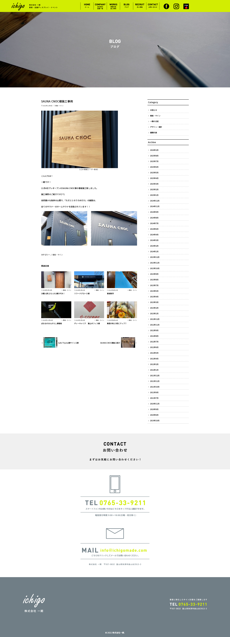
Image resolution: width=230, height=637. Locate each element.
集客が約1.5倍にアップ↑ (117, 323)
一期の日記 (154, 121)
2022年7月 (154, 341)
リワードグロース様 (82, 293)
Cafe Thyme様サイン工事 (68, 342)
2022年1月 (154, 370)
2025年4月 (154, 178)
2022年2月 (154, 364)
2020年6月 (154, 415)
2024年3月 (154, 240)
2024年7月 (154, 223)
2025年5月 (154, 172)
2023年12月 (155, 257)
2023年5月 (154, 291)
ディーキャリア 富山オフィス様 (87, 323)
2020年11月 (155, 403)
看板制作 (110, 293)
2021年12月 (155, 375)
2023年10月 (155, 268)
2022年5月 (154, 353)
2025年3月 (154, 183)
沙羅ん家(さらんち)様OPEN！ (53, 293)
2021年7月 (154, 398)
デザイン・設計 (156, 127)
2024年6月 (154, 229)
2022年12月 (155, 319)
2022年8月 (154, 336)
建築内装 (153, 132)
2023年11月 (155, 262)
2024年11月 (155, 206)
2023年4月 (154, 296)
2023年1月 (154, 313)
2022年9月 (154, 330)
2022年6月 (154, 347)
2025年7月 (154, 161)
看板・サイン (57, 254)
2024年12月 (155, 200)
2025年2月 (154, 189)
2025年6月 (154, 167)
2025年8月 (154, 155)
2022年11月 (155, 324)
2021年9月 (154, 392)
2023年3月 (154, 302)
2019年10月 (155, 420)
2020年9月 (154, 409)
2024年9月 (154, 212)
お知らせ (153, 110)
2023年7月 (154, 285)
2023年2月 (154, 308)
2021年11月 (155, 381)
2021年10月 (155, 386)
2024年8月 (154, 217)
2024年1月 (154, 251)
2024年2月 (154, 246)
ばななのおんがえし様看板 (51, 323)
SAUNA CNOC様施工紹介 (110, 342)
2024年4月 (154, 234)
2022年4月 (154, 358)
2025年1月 (154, 195)
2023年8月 (154, 279)
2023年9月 (154, 274)
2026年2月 (154, 150)
